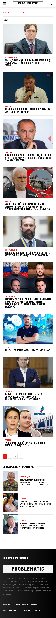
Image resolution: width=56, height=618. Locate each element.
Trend (8, 440)
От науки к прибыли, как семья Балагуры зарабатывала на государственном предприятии (34, 525)
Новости (9, 391)
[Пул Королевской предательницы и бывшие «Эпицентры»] (28, 421)
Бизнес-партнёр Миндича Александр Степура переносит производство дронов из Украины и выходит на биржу (27, 206)
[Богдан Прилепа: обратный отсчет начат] (28, 329)
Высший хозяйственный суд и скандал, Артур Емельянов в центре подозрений (27, 254)
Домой (6, 12)
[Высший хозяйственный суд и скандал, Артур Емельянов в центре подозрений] (28, 231)
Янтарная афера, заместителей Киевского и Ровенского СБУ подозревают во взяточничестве (34, 482)
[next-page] (21, 456)
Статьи (8, 106)
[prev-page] (4, 539)
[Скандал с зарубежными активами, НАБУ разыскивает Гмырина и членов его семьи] (28, 39)
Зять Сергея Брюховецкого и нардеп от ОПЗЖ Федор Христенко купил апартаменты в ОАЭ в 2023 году (26, 396)
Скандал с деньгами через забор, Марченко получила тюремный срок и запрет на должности (36, 504)
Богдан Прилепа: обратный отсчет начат (28, 350)
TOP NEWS (10, 296)
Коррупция (11, 57)
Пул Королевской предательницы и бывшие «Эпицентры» (25, 444)
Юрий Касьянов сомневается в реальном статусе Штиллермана (28, 110)
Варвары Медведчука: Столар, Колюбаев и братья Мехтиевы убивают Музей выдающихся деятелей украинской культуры (28, 302)
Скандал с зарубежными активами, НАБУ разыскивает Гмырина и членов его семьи (27, 62)
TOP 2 (7, 347)
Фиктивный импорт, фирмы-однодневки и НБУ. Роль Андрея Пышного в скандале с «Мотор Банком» (28, 157)
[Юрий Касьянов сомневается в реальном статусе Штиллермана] (28, 87)
